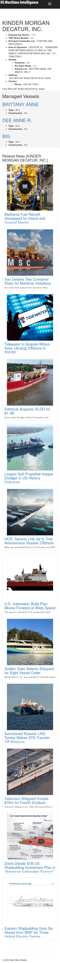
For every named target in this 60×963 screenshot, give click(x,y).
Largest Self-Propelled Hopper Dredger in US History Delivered (28, 478)
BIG (6, 136)
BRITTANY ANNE (20, 104)
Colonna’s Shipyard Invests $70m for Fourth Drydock (26, 800)
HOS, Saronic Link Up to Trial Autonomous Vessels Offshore (29, 540)
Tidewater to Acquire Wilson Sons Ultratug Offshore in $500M (27, 348)
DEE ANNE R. (17, 120)
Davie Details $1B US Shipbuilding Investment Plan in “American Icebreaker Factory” (29, 867)
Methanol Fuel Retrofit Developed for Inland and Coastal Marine (24, 218)
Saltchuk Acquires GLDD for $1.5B (27, 411)
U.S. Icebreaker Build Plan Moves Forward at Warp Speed (29, 605)
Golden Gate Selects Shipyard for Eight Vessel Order (29, 670)
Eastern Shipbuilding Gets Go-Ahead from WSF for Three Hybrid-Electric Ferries (29, 932)
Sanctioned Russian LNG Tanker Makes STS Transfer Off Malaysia (27, 737)
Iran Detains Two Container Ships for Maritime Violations (27, 281)
